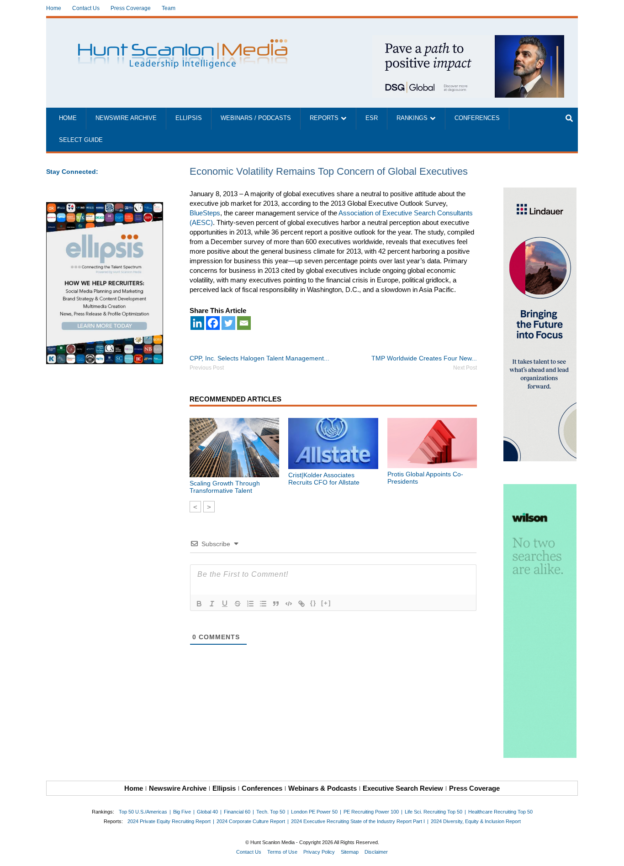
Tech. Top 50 (270, 811)
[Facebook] (213, 323)
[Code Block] (288, 603)
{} (313, 603)
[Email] (244, 323)
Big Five (182, 811)
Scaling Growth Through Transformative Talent (225, 487)
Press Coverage (131, 8)
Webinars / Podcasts (256, 118)
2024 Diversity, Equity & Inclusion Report (476, 821)
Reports (324, 118)
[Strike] (237, 603)
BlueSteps (205, 213)
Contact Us (86, 8)
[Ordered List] (250, 603)
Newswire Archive (126, 118)
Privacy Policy (319, 852)
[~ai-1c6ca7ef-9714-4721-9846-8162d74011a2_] (468, 40)
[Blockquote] (276, 603)
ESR (371, 118)
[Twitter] (228, 323)
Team (168, 8)
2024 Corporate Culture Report (251, 821)
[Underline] (224, 603)
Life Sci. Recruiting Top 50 (433, 811)
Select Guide (81, 140)
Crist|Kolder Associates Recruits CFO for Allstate (324, 478)
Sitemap (350, 852)
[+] (326, 603)
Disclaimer (376, 852)
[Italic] (212, 603)
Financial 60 (237, 811)
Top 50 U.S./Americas (143, 811)
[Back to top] (610, 852)
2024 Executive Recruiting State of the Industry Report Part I (358, 821)
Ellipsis (188, 118)
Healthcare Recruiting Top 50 (500, 811)
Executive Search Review (403, 788)
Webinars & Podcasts (322, 788)
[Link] (301, 603)
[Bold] (199, 603)
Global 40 (207, 811)
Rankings (412, 118)
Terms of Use (282, 852)
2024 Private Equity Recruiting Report (169, 821)
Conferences (477, 118)
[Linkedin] (197, 323)
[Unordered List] (263, 603)
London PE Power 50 (314, 811)
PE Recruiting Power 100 (371, 811)
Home (53, 8)
